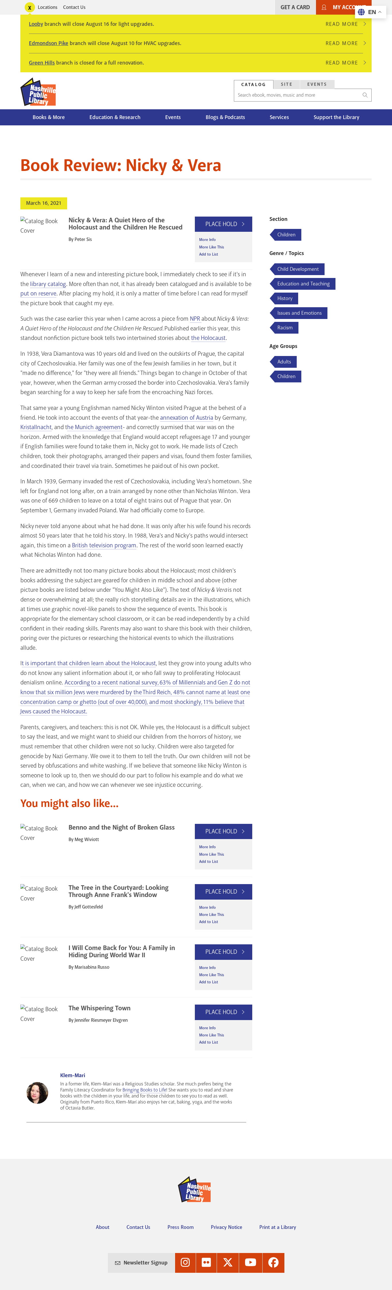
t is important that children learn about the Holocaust (89, 663)
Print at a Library (277, 1227)
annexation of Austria (186, 417)
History (284, 298)
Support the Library (336, 117)
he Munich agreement (95, 427)
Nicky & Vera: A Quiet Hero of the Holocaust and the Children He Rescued (126, 223)
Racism (285, 327)
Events (317, 84)
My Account (349, 7)
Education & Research (115, 117)
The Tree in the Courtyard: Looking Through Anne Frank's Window (118, 891)
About (102, 1227)
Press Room (181, 1227)
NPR (195, 318)
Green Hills (42, 62)
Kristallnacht (36, 427)
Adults (284, 362)
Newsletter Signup (146, 1262)
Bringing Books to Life (144, 1090)
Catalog (253, 84)
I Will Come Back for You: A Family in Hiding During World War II (122, 951)
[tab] (253, 84)
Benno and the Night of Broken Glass (122, 827)
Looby (36, 24)
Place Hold (221, 224)
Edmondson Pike (48, 43)
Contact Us (74, 7)
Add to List (208, 254)
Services (279, 117)
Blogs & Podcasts (225, 117)
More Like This (211, 247)
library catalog (48, 284)
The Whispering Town (100, 1008)
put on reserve (38, 293)
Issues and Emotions (299, 313)
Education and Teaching (303, 284)
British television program (104, 545)
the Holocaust (208, 338)
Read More (344, 24)
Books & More (49, 117)
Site (287, 84)
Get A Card (295, 7)
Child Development (298, 269)
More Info (207, 239)
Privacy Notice (226, 1227)
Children (286, 234)
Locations (47, 7)
